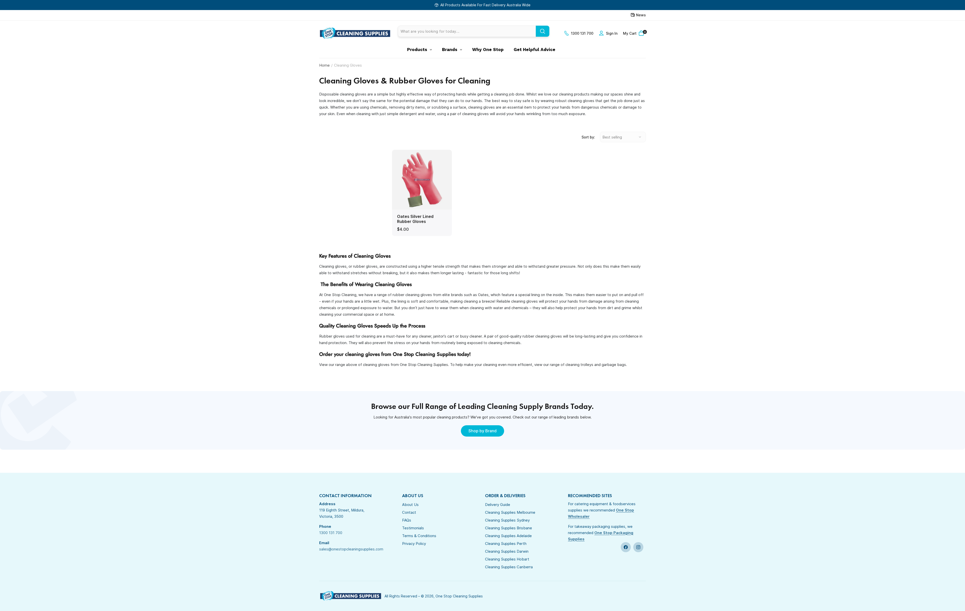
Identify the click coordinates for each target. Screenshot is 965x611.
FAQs (406, 520)
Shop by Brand (482, 430)
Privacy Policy (414, 543)
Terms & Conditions (419, 535)
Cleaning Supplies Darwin (506, 551)
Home (324, 65)
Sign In (611, 33)
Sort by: (588, 137)
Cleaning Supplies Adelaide (508, 535)
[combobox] (473, 31)
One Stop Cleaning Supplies (459, 596)
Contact (409, 512)
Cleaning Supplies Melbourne (510, 512)
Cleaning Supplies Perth (505, 543)
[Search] (542, 31)
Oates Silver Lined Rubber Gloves (415, 219)
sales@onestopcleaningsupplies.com (351, 549)
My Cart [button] (634, 33)
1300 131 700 (582, 33)
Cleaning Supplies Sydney (507, 520)
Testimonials (413, 528)
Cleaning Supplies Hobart (507, 559)
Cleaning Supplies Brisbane (508, 528)
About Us (410, 504)
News (641, 15)
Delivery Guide (497, 504)
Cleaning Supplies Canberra (509, 567)
